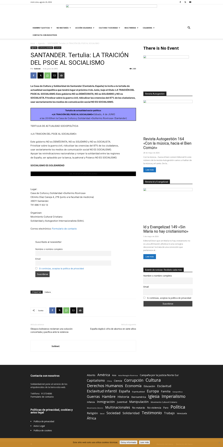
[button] (189, 28)
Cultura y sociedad (108, 28)
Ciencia (118, 380)
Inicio (32, 43)
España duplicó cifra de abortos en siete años (113, 328)
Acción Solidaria (83, 28)
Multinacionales (117, 407)
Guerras (93, 396)
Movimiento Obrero (95, 408)
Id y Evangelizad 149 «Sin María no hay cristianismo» (165, 229)
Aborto (91, 375)
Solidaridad (131, 413)
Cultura (57, 48)
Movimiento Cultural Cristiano (164, 402)
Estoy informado (128, 442)
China (109, 381)
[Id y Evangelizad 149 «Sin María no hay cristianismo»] (168, 206)
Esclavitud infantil (102, 391)
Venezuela (182, 413)
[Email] (54, 75)
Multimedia (130, 28)
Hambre (108, 396)
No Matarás (63, 28)
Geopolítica (177, 392)
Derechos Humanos (105, 385)
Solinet (37, 68)
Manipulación (139, 401)
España (124, 391)
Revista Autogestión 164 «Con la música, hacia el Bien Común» (167, 143)
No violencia (154, 407)
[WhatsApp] (47, 75)
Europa (153, 391)
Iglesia (153, 396)
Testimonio (152, 412)
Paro (165, 407)
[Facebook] (180, 2)
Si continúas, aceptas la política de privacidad (61, 268)
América (103, 374)
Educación (149, 386)
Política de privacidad (44, 421)
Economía (133, 385)
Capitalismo (96, 380)
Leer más (150, 170)
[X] (185, 2)
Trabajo (169, 413)
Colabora (147, 28)
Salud (102, 413)
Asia (114, 375)
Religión (92, 413)
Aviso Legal (39, 425)
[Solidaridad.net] (111, 14)
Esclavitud (164, 386)
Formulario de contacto (64, 228)
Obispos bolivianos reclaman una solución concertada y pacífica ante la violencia (51, 330)
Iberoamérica (138, 397)
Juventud (122, 402)
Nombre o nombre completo (49, 249)
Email (38, 259)
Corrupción (133, 380)
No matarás (138, 407)
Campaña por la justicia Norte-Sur (159, 375)
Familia (165, 391)
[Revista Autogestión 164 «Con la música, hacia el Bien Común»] (168, 118)
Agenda (41, 43)
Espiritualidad (138, 391)
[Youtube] (190, 2)
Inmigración (106, 401)
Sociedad (113, 412)
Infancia (91, 401)
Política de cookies (43, 430)
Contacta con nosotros (45, 35)
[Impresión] (61, 75)
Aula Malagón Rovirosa (128, 375)
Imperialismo (173, 396)
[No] (219, 442)
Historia (123, 396)
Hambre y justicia (41, 28)
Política (178, 406)
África (91, 418)
